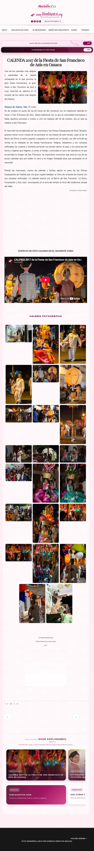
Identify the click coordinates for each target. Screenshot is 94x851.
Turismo (85, 30)
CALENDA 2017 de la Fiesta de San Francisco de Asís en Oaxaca (35, 776)
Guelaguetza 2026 (19, 30)
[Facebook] (32, 21)
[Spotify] (40, 21)
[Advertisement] (46, 222)
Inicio (4, 30)
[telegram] (11, 704)
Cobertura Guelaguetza (58, 30)
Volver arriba (78, 838)
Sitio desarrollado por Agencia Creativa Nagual (47, 841)
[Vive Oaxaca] (47, 15)
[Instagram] (35, 21)
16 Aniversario (39, 30)
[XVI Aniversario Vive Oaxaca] (47, 6)
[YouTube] (37, 21)
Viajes (74, 30)
